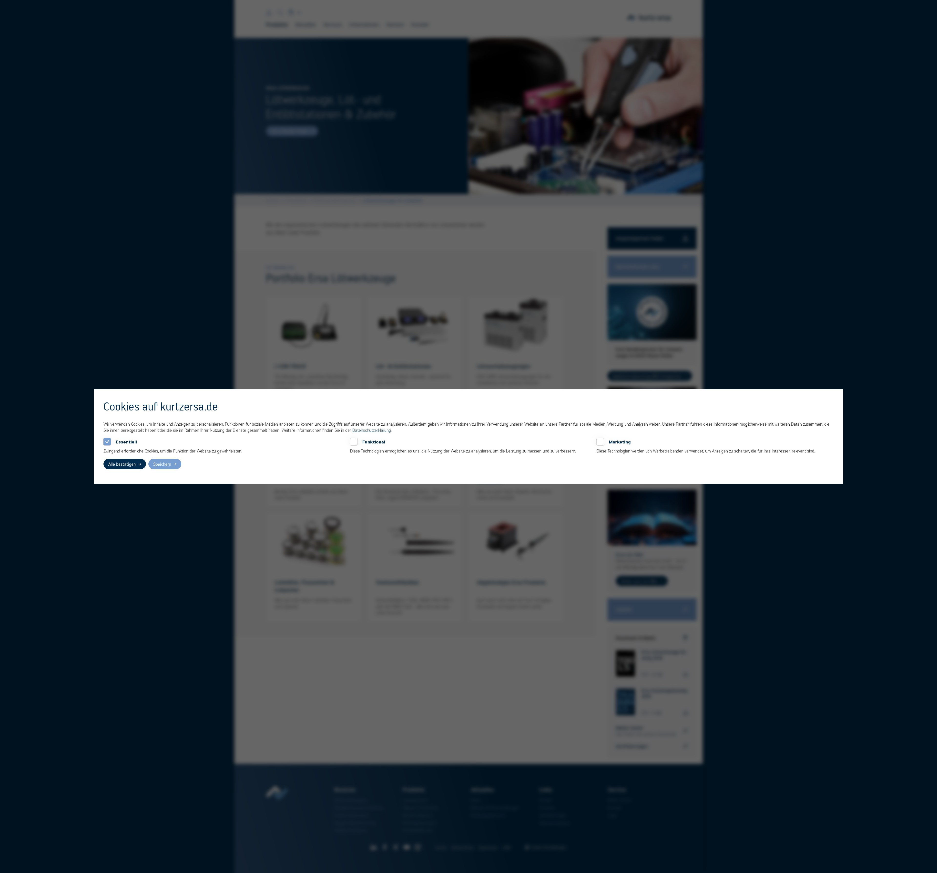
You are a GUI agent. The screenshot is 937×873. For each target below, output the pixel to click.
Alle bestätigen (122, 464)
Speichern (162, 464)
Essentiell (126, 441)
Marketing (620, 441)
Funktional (373, 441)
